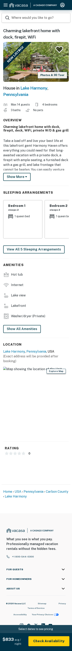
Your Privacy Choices (42, 614)
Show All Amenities (22, 329)
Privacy (62, 603)
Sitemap (42, 603)
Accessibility (20, 614)
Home (7, 491)
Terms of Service (36, 608)
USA (18, 491)
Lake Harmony (33, 88)
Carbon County (57, 491)
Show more (16, 177)
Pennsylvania (15, 94)
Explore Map (56, 371)
